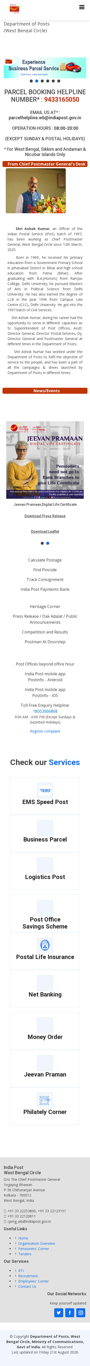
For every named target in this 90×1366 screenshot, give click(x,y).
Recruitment (28, 1276)
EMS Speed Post (45, 802)
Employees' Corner (33, 1281)
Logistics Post (45, 877)
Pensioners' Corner (33, 1248)
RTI (21, 1270)
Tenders (25, 1254)
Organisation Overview (36, 1243)
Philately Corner (45, 1112)
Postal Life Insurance (45, 957)
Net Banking (45, 994)
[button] (31, 81)
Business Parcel (45, 839)
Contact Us (27, 1286)
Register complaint (45, 731)
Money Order (45, 1037)
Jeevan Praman (45, 1074)
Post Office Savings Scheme (45, 923)
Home (23, 1238)
